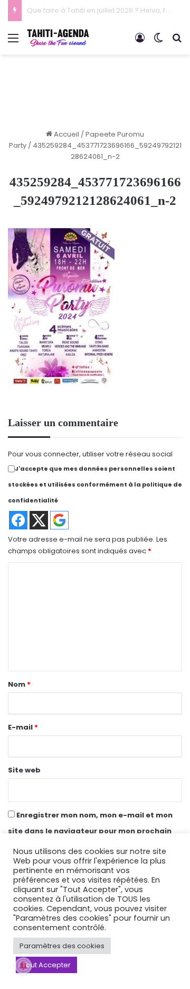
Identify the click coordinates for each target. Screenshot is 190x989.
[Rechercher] (177, 42)
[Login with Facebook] (18, 520)
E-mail (23, 727)
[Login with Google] (59, 520)
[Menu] (13, 42)
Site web (24, 770)
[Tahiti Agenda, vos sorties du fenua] (58, 38)
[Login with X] (39, 520)
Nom (19, 684)
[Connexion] (140, 42)
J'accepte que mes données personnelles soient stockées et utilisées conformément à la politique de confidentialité (95, 484)
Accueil (65, 134)
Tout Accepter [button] (46, 965)
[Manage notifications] (23, 965)
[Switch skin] (158, 42)
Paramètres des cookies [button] (62, 946)
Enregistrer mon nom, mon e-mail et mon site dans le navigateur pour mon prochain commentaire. (90, 831)
